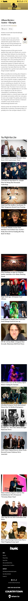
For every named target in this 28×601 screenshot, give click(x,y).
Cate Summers (14, 25)
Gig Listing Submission (7, 573)
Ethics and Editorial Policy (7, 562)
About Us (4, 555)
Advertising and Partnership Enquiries (9, 571)
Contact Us (5, 576)
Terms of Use (5, 560)
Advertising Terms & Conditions (8, 565)
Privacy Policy (5, 557)
